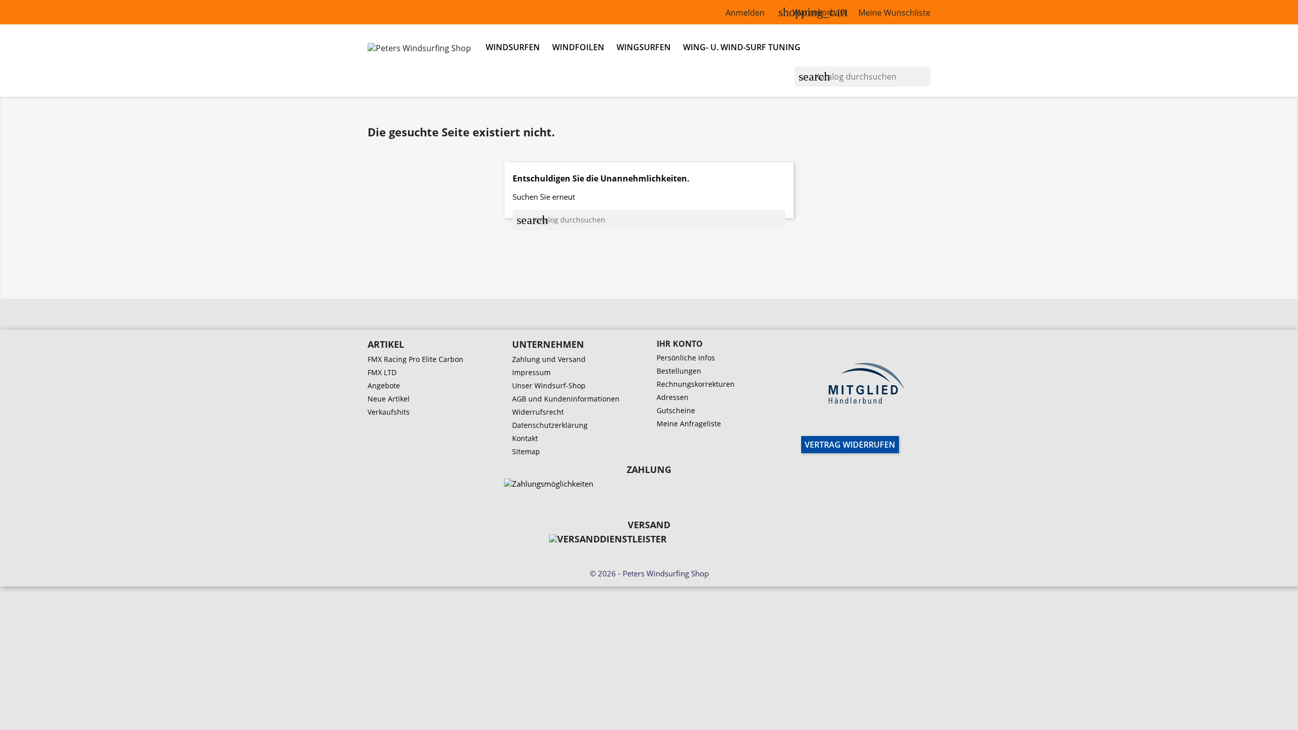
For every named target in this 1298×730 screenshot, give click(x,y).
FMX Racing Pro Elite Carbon (415, 359)
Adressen (673, 397)
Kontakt (525, 438)
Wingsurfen (644, 47)
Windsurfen (513, 47)
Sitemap (526, 451)
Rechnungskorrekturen (696, 384)
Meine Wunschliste (894, 12)
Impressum (531, 372)
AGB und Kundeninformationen (566, 399)
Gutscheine (676, 410)
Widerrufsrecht (538, 412)
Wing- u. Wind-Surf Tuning (742, 47)
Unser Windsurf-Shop (549, 385)
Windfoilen (578, 47)
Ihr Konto (680, 343)
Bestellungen (679, 371)
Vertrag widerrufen (850, 444)
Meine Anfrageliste (689, 423)
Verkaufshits (389, 412)
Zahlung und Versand (549, 359)
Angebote (384, 385)
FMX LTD (382, 372)
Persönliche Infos (686, 357)
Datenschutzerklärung (550, 425)
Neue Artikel (389, 399)
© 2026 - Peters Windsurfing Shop (649, 573)
